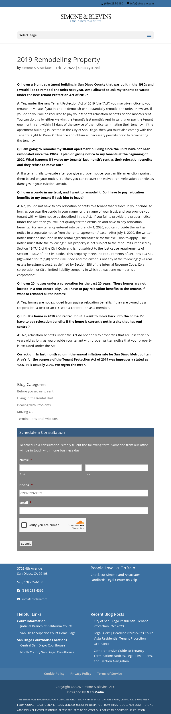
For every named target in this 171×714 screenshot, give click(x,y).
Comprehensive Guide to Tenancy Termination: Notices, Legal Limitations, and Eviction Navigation (123, 655)
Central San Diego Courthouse (42, 645)
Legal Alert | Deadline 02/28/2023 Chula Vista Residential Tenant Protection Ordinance (123, 638)
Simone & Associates (37, 68)
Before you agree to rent (35, 391)
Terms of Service (109, 673)
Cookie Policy (54, 673)
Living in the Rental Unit (35, 398)
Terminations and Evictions (37, 418)
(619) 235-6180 (32, 582)
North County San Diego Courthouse (47, 652)
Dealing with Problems (34, 405)
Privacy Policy (80, 673)
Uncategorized (89, 68)
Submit (26, 544)
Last (88, 474)
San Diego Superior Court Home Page (48, 633)
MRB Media (95, 692)
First (22, 474)
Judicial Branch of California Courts (46, 626)
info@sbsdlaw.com (34, 599)
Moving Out (26, 412)
